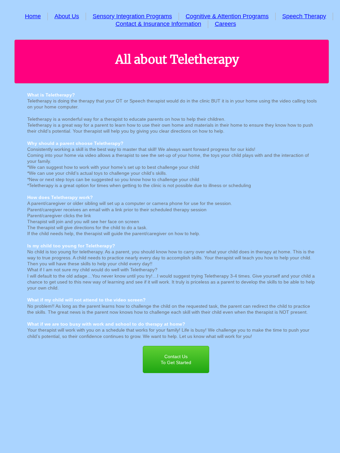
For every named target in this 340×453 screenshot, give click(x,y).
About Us (66, 16)
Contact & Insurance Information (158, 24)
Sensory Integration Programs (132, 16)
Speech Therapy (304, 16)
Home (33, 16)
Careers (225, 24)
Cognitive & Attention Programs (227, 16)
